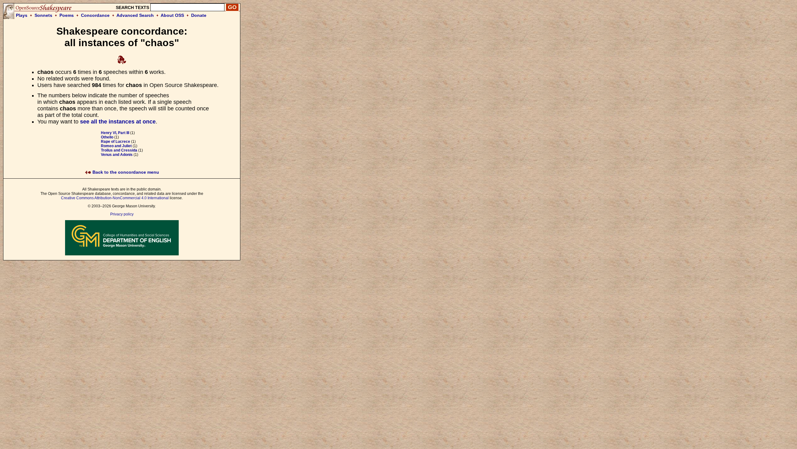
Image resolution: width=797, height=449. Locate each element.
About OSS (172, 15)
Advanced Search (135, 15)
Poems (66, 15)
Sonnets (43, 15)
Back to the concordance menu (125, 172)
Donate (198, 15)
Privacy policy (122, 214)
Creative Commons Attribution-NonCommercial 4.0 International (115, 198)
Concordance (95, 15)
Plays (21, 15)
